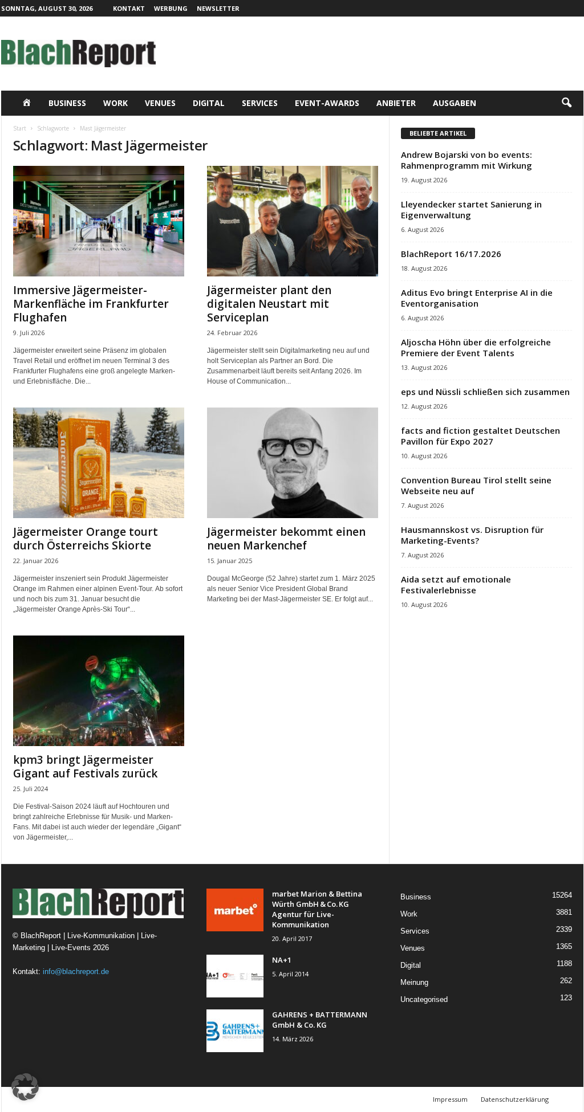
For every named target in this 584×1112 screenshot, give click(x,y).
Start (19, 128)
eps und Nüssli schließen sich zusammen (485, 391)
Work (115, 102)
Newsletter (218, 8)
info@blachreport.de (76, 971)
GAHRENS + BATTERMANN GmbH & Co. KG (319, 1019)
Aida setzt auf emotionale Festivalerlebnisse (456, 584)
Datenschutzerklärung (515, 1099)
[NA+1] (234, 976)
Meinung (414, 982)
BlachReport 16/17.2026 (451, 253)
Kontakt (129, 8)
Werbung (171, 8)
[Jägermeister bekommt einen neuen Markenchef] (292, 463)
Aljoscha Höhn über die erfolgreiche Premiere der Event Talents (476, 347)
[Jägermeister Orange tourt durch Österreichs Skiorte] (98, 463)
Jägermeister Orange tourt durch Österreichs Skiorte (85, 538)
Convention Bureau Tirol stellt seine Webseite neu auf (476, 485)
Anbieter (396, 102)
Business (67, 102)
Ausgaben (454, 102)
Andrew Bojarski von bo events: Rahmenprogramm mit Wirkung (466, 160)
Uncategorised (424, 999)
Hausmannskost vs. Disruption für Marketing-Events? (472, 535)
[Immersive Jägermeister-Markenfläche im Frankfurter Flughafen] (98, 221)
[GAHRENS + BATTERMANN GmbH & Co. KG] (234, 1030)
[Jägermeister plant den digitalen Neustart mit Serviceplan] (292, 221)
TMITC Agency (112, 1099)
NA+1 (281, 960)
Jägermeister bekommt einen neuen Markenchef (286, 538)
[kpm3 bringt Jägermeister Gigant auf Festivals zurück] (98, 691)
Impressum (450, 1099)
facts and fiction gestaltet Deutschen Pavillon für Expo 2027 (480, 436)
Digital (209, 102)
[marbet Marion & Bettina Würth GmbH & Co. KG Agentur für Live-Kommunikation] (234, 910)
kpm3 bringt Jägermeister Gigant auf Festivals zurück (85, 766)
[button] (566, 103)
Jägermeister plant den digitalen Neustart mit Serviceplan (269, 304)
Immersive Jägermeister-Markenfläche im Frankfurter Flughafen (91, 304)
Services (260, 102)
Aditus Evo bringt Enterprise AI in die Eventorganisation (477, 298)
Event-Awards (327, 102)
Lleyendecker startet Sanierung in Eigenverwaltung (471, 209)
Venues (160, 102)
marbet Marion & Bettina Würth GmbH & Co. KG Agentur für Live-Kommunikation (317, 909)
